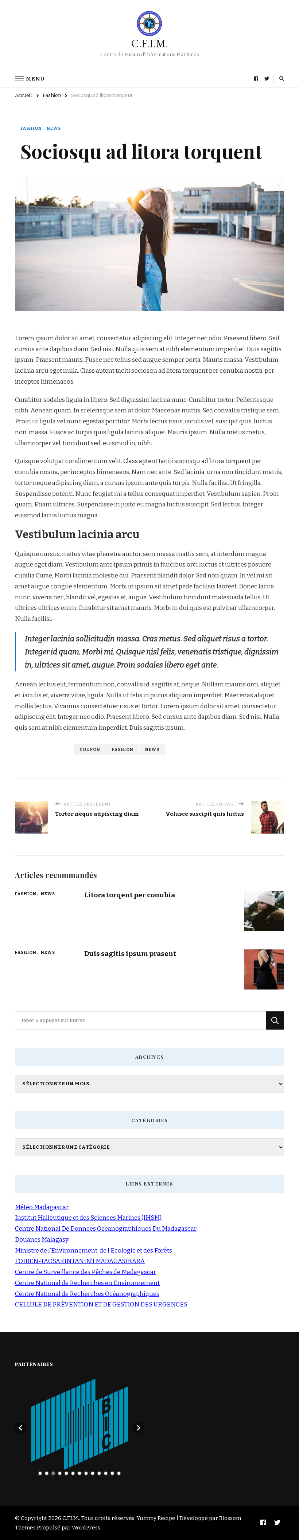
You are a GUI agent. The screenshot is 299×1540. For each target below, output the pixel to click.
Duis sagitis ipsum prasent (130, 953)
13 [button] (119, 1473)
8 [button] (86, 1473)
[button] (20, 1427)
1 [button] (40, 1473)
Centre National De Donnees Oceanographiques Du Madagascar (106, 1229)
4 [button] (60, 1473)
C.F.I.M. (149, 43)
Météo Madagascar (42, 1207)
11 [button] (106, 1473)
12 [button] (112, 1473)
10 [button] (99, 1473)
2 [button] (46, 1473)
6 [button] (73, 1473)
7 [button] (79, 1473)
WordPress (86, 1527)
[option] (80, 1424)
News (54, 128)
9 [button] (92, 1473)
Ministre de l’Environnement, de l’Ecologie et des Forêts (93, 1250)
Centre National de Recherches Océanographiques (87, 1294)
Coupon (89, 749)
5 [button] (66, 1473)
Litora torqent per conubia (129, 895)
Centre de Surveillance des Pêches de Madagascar (85, 1272)
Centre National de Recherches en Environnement (87, 1283)
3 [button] (53, 1473)
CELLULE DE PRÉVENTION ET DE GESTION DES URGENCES (101, 1304)
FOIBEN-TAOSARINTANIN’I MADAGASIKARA (80, 1261)
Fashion (31, 128)
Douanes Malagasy (42, 1239)
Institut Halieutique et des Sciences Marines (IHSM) (88, 1218)
